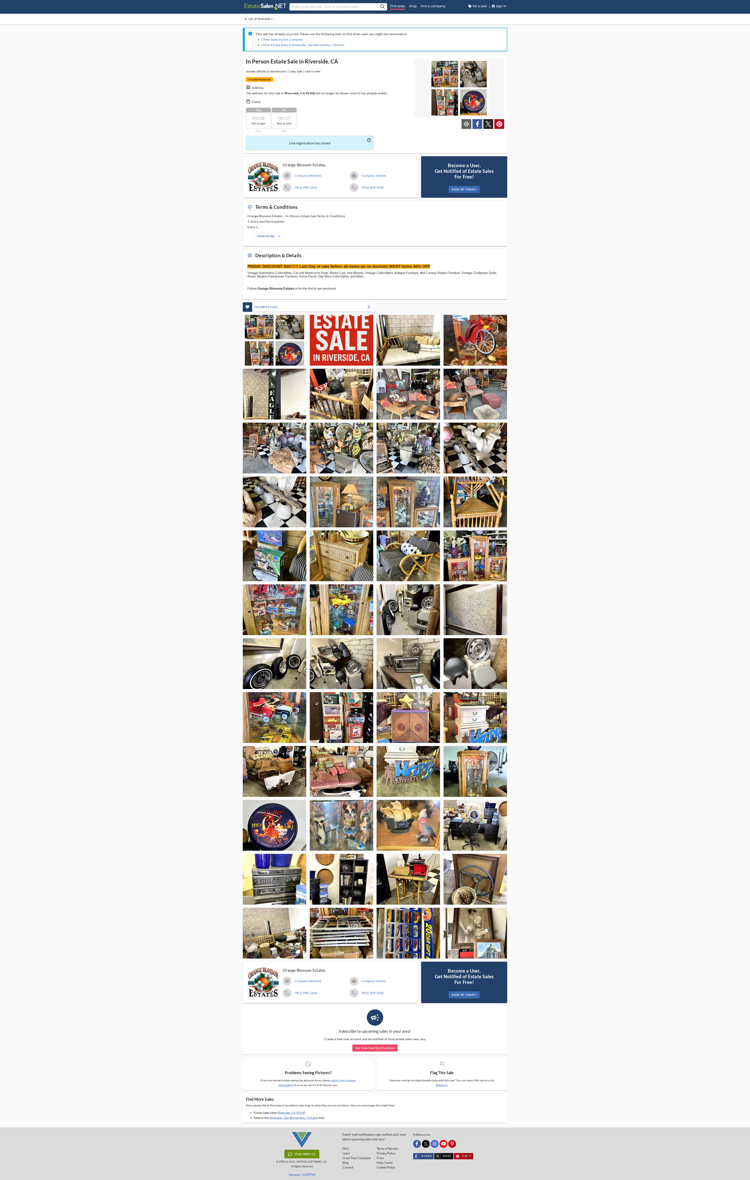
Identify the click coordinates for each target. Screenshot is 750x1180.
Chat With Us (304, 1154)
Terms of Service (387, 1148)
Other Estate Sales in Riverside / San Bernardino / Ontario (303, 45)
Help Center (385, 1162)
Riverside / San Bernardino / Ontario (293, 1117)
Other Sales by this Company (282, 39)
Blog (345, 1162)
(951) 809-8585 (373, 187)
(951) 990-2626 (306, 187)
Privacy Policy (386, 1153)
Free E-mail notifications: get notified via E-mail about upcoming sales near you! (374, 1137)
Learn (346, 1153)
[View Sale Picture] (274, 340)
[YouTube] (443, 1144)
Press (380, 1158)
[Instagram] (434, 1144)
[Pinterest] (452, 1144)
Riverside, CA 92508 (291, 1112)
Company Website (308, 175)
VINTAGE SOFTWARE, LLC (311, 1161)
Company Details (374, 175)
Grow (356, 1158)
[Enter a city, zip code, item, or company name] (382, 7)
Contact (347, 1167)
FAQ (345, 1148)
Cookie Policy (386, 1167)
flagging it (441, 1085)
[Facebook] (417, 1144)
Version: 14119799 (301, 1175)
